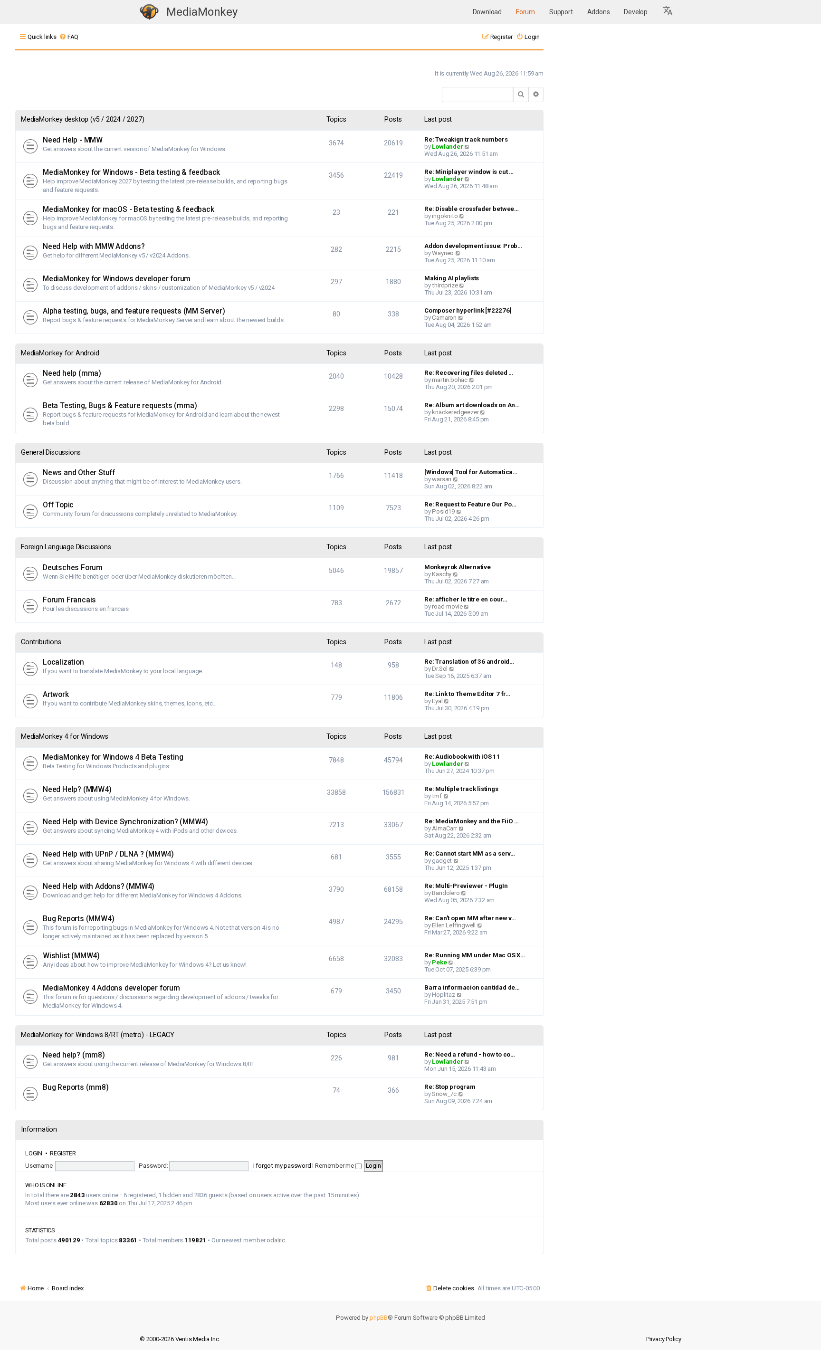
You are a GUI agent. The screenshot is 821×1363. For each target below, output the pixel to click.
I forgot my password (282, 1165)
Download (487, 12)
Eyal (437, 701)
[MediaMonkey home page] (149, 12)
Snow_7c (444, 1093)
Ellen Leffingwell (454, 925)
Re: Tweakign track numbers (466, 139)
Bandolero (445, 892)
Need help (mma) (72, 373)
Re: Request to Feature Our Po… (470, 504)
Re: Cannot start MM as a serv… (469, 853)
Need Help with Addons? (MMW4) (98, 886)
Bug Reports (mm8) (76, 1087)
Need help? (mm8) (74, 1055)
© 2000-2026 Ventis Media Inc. (180, 1339)
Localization (63, 662)
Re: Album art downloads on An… (472, 405)
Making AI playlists (451, 278)
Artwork (56, 694)
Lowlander (447, 146)
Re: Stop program (450, 1086)
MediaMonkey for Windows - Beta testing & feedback (131, 172)
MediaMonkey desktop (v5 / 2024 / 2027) (82, 119)
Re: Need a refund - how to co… (469, 1054)
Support (561, 12)
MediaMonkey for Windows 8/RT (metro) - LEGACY (97, 1035)
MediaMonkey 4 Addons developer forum (111, 988)
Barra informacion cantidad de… (472, 987)
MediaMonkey (202, 12)
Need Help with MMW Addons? (94, 246)
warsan (441, 479)
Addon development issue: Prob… (473, 245)
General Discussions (51, 452)
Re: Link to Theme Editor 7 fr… (467, 693)
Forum (525, 12)
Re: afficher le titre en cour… (465, 599)
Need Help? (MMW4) (77, 789)
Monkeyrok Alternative (457, 567)
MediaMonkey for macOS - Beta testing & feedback (128, 209)
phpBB (379, 1317)
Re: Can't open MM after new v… (470, 918)
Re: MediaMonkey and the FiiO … (471, 821)
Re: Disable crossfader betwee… (471, 208)
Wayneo (443, 253)
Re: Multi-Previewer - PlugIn (465, 885)
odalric (276, 1240)
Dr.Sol (440, 668)
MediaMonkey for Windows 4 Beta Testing (113, 757)
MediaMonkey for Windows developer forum (117, 279)
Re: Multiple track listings (461, 788)
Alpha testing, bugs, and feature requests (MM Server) (134, 311)
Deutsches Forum (73, 567)
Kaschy (441, 574)
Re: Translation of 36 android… (469, 661)
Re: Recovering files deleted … (468, 372)
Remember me (335, 1165)
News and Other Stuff (79, 472)
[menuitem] (68, 37)
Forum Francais (69, 600)
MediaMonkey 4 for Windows (64, 737)
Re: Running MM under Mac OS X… (474, 955)
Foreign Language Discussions (66, 547)
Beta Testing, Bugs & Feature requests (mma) (120, 405)
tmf (436, 796)
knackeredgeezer (455, 412)
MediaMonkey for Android (60, 353)
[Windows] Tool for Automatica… (470, 472)
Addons (598, 12)
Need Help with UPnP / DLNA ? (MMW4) (108, 854)
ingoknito (445, 215)
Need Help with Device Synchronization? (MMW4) (125, 822)
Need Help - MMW (73, 140)
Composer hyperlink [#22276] (468, 310)
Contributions (41, 642)
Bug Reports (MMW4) (78, 919)
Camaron (444, 317)
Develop (636, 12)
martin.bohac (450, 379)
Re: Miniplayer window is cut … (469, 171)
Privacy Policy (663, 1339)
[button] (668, 12)
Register (63, 1153)
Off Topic (58, 505)
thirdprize (445, 285)
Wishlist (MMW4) (71, 956)
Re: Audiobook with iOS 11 (462, 756)
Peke (439, 962)
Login (33, 1153)
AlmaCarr (444, 828)
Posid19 (443, 511)
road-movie (447, 606)
